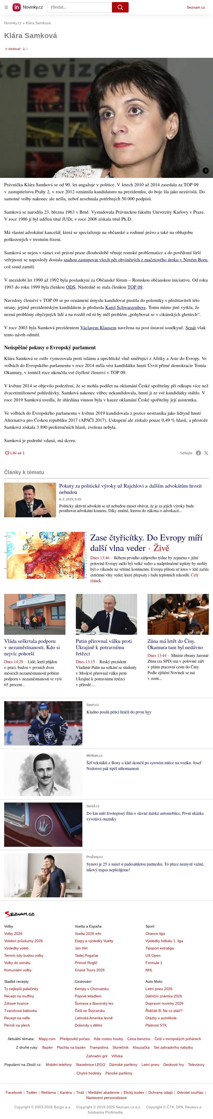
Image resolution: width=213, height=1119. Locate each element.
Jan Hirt (81, 948)
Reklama (48, 1092)
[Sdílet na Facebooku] (198, 453)
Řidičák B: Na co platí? (164, 1011)
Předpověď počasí (75, 1039)
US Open (153, 955)
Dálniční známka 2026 (163, 996)
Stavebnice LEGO (90, 1064)
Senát (190, 327)
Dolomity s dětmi (88, 1025)
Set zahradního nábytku (173, 1047)
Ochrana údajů (160, 1092)
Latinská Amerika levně (94, 1018)
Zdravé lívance (16, 1003)
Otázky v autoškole (161, 1018)
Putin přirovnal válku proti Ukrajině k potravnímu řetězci (104, 647)
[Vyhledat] (120, 7)
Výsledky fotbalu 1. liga (164, 941)
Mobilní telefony (59, 1064)
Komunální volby (17, 970)
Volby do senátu (17, 963)
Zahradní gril (96, 1056)
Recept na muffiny (19, 996)
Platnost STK (156, 1025)
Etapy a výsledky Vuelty (94, 941)
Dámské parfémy (123, 1064)
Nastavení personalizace (106, 1098)
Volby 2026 (13, 933)
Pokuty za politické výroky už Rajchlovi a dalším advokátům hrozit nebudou (130, 488)
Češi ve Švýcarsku (90, 1011)
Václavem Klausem (98, 327)
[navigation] (6, 7)
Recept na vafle (17, 1018)
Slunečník (120, 1047)
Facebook (14, 1092)
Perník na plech (17, 1025)
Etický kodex (134, 1092)
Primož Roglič (86, 963)
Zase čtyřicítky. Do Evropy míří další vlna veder (146, 542)
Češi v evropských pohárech (178, 1039)
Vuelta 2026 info (88, 933)
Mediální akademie (103, 1092)
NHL (149, 970)
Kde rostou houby (108, 1039)
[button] (106, 118)
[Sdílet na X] (206, 453)
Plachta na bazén (71, 1047)
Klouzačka (141, 1047)
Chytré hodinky (89, 1073)
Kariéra (66, 1092)
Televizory (196, 1064)
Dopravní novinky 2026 (164, 1003)
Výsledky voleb (16, 948)
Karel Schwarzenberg (125, 307)
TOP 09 (135, 287)
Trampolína (99, 1047)
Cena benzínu (138, 1039)
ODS (70, 287)
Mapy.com (47, 1039)
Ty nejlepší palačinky (21, 989)
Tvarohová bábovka (20, 1011)
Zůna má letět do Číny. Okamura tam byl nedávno (175, 644)
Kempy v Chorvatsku (92, 989)
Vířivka (117, 1056)
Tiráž (80, 1092)
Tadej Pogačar (86, 955)
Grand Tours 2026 (90, 970)
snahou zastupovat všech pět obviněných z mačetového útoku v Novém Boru (135, 259)
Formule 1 (153, 963)
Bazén (47, 1047)
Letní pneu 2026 (158, 989)
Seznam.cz (196, 7)
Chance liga (155, 933)
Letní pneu (150, 1064)
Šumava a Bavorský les (94, 1003)
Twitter (31, 1092)
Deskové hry (173, 1064)
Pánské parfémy (118, 1073)
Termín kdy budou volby (23, 955)
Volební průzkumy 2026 (23, 941)
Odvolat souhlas (190, 1092)
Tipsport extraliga (159, 948)
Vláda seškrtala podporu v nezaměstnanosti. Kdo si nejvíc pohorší (32, 647)
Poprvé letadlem (88, 996)
